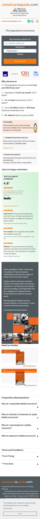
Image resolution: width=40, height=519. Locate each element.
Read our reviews (10, 206)
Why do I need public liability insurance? (19, 404)
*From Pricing (8, 456)
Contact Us (7, 148)
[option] (5, 74)
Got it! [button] (20, 513)
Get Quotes (19, 61)
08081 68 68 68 (19, 11)
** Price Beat (7, 464)
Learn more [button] (8, 508)
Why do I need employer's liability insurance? (16, 426)
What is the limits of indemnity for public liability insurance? (19, 416)
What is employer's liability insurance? (19, 436)
